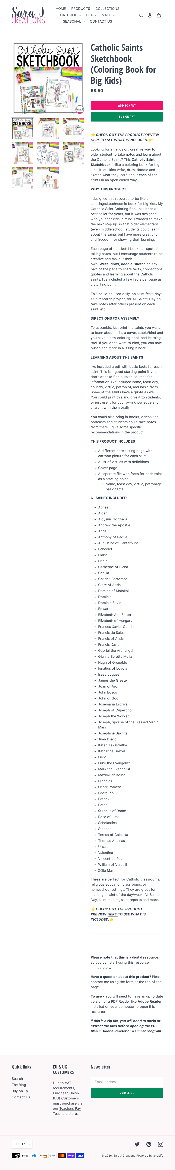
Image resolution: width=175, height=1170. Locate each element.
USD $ (21, 1144)
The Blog (19, 1085)
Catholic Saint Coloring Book (114, 209)
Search (17, 1078)
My (160, 203)
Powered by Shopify (149, 1155)
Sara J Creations (124, 1155)
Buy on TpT (127, 116)
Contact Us (21, 1097)
